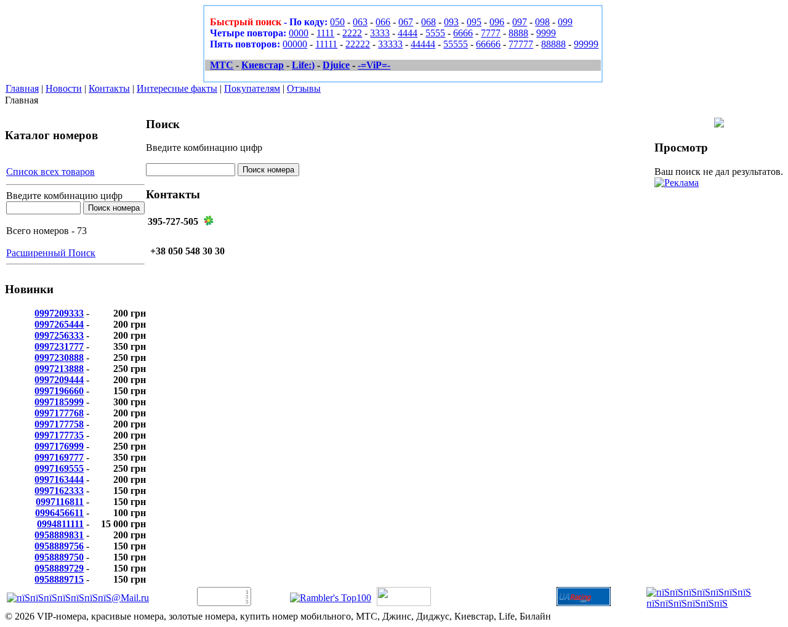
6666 (463, 33)
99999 (586, 44)
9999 (546, 33)
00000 (295, 44)
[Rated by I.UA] (404, 602)
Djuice (336, 65)
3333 (380, 33)
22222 (357, 44)
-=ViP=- (374, 65)
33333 (390, 44)
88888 (553, 44)
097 (519, 22)
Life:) (303, 65)
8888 (518, 33)
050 (337, 22)
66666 (488, 44)
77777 (521, 44)
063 (360, 22)
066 (383, 22)
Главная (22, 88)
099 (565, 22)
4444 (407, 33)
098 (542, 22)
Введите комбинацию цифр (64, 195)
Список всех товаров (50, 171)
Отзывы (304, 88)
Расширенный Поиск (50, 253)
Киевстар (262, 65)
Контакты (109, 88)
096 (496, 22)
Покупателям (252, 88)
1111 (325, 33)
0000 (298, 33)
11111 (326, 44)
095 (474, 22)
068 (428, 22)
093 (451, 22)
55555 (455, 44)
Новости (64, 88)
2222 (352, 33)
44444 (423, 44)
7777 (491, 33)
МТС (221, 65)
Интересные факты (177, 88)
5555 (435, 33)
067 (405, 22)
